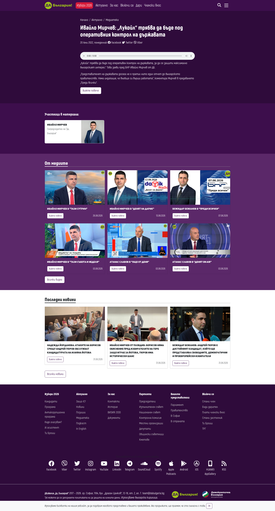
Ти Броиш (50, 433)
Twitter (129, 42)
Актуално (102, 5)
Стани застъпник (212, 418)
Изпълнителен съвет (151, 407)
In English (81, 429)
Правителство (179, 410)
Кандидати (51, 401)
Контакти (114, 401)
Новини (80, 407)
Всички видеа (54, 279)
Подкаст (81, 423)
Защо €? (81, 401)
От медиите (56, 163)
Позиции (81, 412)
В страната (178, 421)
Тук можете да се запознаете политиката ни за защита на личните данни (82, 497)
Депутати (145, 429)
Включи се (126, 5)
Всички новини (55, 374)
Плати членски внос (213, 412)
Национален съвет (149, 412)
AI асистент (52, 427)
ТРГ (204, 429)
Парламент (177, 405)
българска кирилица (146, 497)
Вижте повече (91, 90)
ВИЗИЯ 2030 (114, 412)
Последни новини (60, 300)
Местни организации (151, 423)
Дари (139, 5)
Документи (114, 418)
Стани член (208, 401)
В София (175, 416)
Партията (145, 394)
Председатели (147, 401)
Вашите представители (180, 395)
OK (209, 506)
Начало (84, 20)
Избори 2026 (84, 5)
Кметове (144, 439)
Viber (139, 42)
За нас (114, 5)
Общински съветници (151, 434)
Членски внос (152, 5)
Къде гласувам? (53, 422)
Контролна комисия (150, 418)
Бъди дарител (210, 407)
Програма (50, 407)
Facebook (116, 42)
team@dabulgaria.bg (153, 493)
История (113, 407)
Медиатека (112, 20)
